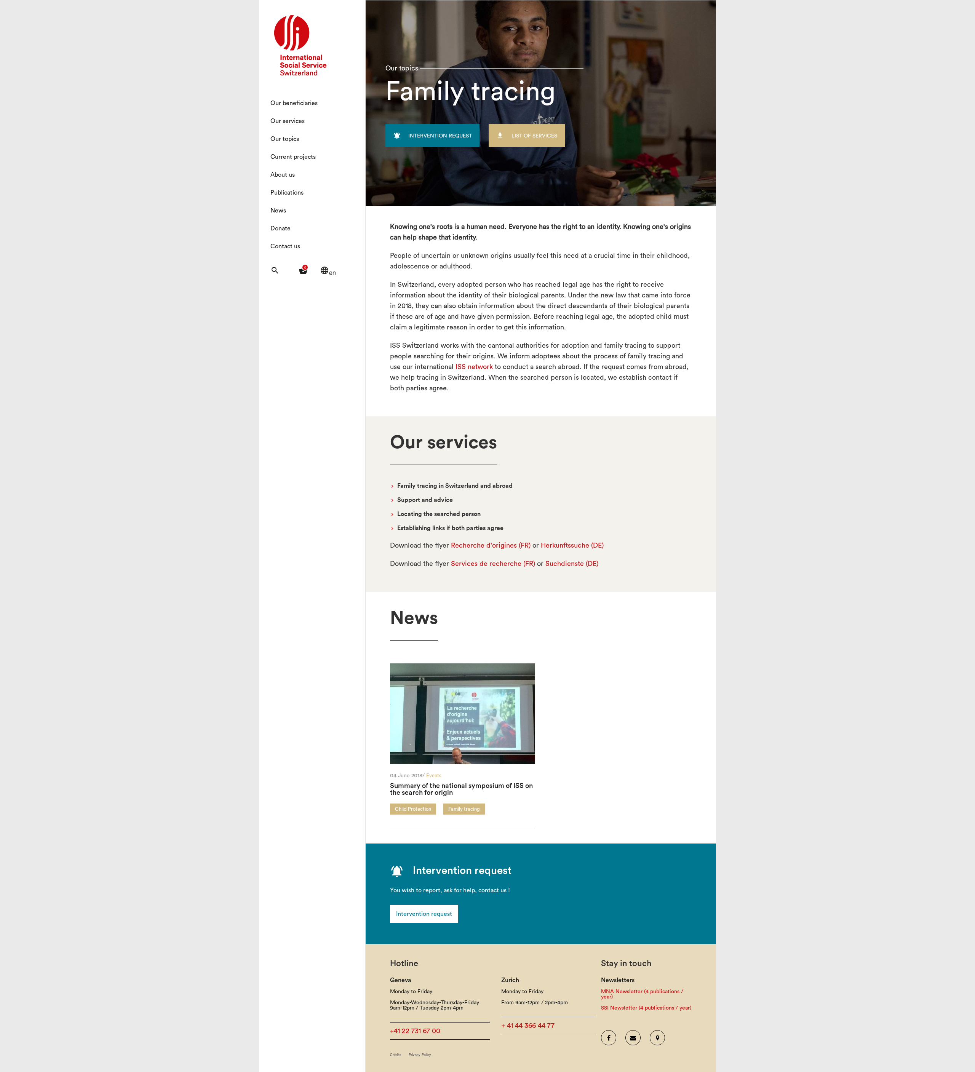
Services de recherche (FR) (493, 563)
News (278, 211)
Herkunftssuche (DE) (572, 545)
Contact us (285, 246)
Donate (280, 228)
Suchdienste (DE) (571, 563)
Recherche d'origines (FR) (491, 545)
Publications (287, 193)
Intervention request (424, 914)
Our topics (284, 139)
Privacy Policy (420, 1054)
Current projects (293, 157)
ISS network (474, 366)
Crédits (395, 1054)
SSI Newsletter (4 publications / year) (646, 1008)
